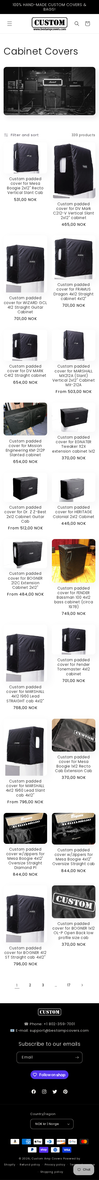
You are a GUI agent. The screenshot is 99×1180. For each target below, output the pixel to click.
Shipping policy (51, 1172)
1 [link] (17, 985)
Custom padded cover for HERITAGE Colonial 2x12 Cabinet (73, 512)
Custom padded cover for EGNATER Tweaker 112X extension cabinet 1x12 (73, 444)
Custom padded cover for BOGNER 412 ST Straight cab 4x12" (25, 953)
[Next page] (82, 985)
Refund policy (30, 1164)
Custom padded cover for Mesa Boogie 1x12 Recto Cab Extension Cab (73, 764)
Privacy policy (55, 1164)
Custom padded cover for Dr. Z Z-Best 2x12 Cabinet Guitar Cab (25, 514)
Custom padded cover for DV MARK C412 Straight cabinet (25, 371)
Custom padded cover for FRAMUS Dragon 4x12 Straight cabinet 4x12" (74, 291)
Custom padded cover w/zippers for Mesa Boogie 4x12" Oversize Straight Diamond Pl (25, 858)
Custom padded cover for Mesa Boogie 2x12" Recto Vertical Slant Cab (25, 186)
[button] (9, 23)
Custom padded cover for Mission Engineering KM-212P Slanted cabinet (25, 448)
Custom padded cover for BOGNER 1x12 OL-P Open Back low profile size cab (73, 930)
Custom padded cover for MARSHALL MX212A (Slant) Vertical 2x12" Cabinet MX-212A (73, 375)
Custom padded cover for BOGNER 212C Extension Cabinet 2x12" (25, 580)
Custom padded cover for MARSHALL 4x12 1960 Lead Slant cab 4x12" (25, 788)
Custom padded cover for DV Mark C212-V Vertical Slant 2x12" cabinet (73, 211)
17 (69, 985)
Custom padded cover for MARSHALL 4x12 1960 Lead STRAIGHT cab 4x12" (25, 694)
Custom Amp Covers (46, 1158)
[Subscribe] (77, 1057)
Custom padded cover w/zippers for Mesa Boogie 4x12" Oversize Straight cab (73, 857)
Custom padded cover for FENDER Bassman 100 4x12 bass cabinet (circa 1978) (73, 597)
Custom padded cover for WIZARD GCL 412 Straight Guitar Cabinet (25, 305)
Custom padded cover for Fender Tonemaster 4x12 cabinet (73, 667)
